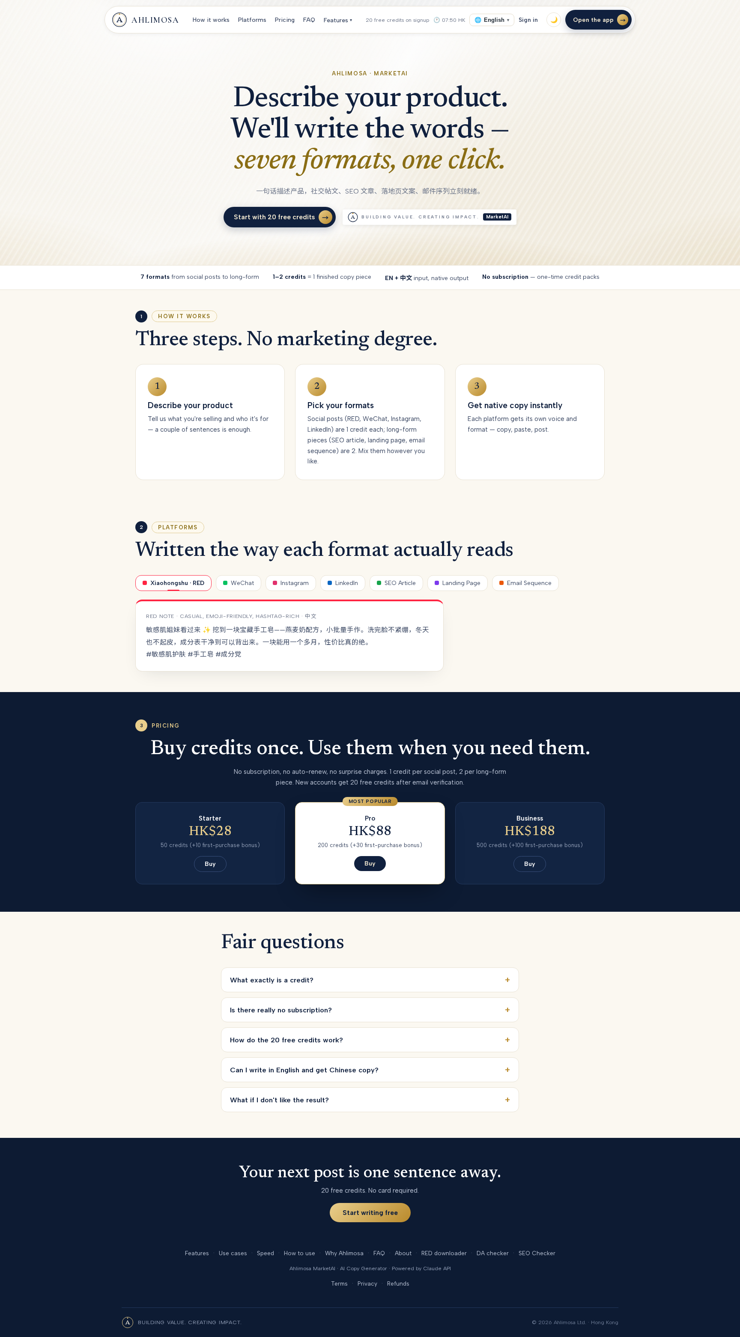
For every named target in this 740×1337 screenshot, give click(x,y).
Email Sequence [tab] (529, 583)
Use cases (233, 1253)
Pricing (285, 20)
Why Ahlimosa (344, 1253)
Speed (265, 1253)
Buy (210, 864)
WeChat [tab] (242, 583)
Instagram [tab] (294, 583)
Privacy (367, 1283)
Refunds (398, 1283)
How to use (299, 1253)
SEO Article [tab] (400, 583)
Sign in (528, 19)
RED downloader (444, 1253)
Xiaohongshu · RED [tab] (177, 583)
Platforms (253, 20)
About (403, 1253)
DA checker (493, 1253)
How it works (212, 20)
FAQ (310, 20)
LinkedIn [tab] (346, 583)
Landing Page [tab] (461, 583)
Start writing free (370, 1213)
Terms (339, 1283)
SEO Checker (537, 1253)
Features (339, 20)
